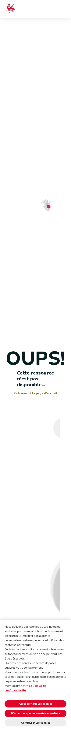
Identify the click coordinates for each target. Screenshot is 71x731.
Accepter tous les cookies (35, 704)
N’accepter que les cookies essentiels (35, 713)
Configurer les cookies (35, 723)
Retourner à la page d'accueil (35, 393)
